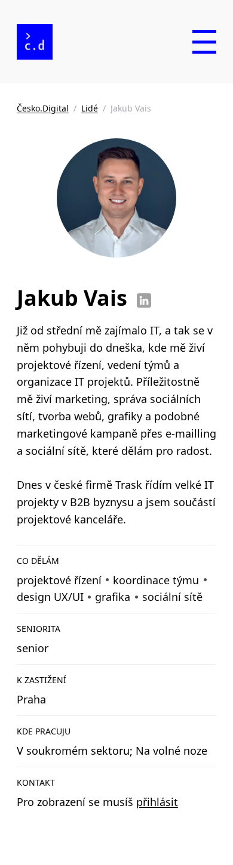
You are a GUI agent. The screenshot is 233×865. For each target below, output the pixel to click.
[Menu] (204, 42)
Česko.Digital (43, 108)
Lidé (89, 108)
